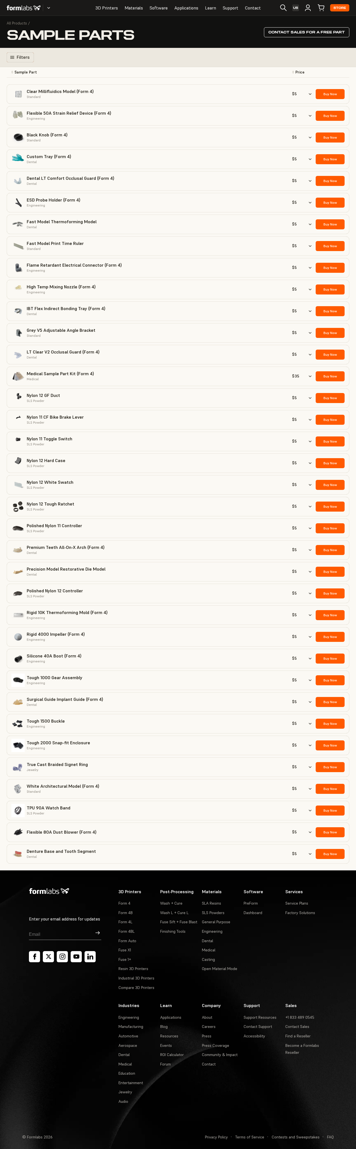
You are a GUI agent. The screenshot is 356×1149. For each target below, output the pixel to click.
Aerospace (127, 1045)
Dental (207, 940)
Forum (165, 1064)
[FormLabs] (24, 7)
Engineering (212, 931)
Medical (208, 949)
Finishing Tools (173, 931)
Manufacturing (130, 1026)
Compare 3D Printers (136, 987)
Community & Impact (220, 1054)
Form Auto (127, 940)
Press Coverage (215, 1045)
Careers (209, 1026)
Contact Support (258, 1026)
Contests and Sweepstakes (296, 1137)
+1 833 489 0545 (299, 1017)
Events (166, 1045)
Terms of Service (249, 1137)
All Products (17, 23)
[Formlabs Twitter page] (48, 956)
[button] (66, 72)
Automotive (128, 1035)
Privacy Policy (216, 1137)
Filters (23, 57)
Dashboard (253, 912)
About (207, 1017)
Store (339, 8)
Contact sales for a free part (306, 32)
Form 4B (125, 912)
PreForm (251, 903)
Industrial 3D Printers (136, 978)
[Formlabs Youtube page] (76, 956)
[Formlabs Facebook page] (34, 956)
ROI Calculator (172, 1054)
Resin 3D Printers (133, 968)
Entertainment (130, 1082)
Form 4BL (126, 931)
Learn (210, 8)
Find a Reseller (298, 1035)
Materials (134, 8)
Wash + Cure (171, 903)
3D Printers (106, 8)
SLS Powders (213, 912)
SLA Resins (211, 903)
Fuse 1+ (124, 959)
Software (159, 8)
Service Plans (296, 903)
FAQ (330, 1137)
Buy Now (330, 94)
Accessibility (254, 1035)
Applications (186, 8)
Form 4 (124, 903)
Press (206, 1035)
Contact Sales (297, 1026)
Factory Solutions (300, 912)
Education (126, 1073)
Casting (208, 959)
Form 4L (125, 921)
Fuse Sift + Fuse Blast (178, 921)
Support (230, 8)
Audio (123, 1101)
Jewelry (125, 1091)
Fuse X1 (124, 949)
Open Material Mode (219, 968)
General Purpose (216, 921)
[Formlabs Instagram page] (62, 956)
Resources (169, 1035)
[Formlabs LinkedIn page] (90, 956)
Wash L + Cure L (174, 912)
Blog (164, 1026)
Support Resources (260, 1017)
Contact (253, 8)
